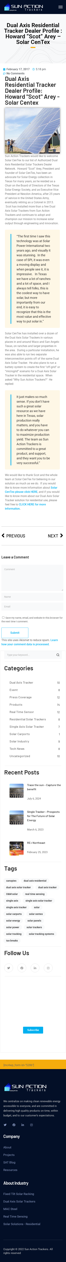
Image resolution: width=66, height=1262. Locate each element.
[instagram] (48, 968)
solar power (12, 927)
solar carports (14, 914)
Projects (9, 1155)
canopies (11, 880)
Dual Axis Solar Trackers (19, 1201)
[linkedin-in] (35, 968)
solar (37, 907)
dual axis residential (35, 880)
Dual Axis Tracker (21, 682)
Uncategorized (20, 756)
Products (16, 704)
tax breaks (12, 940)
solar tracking (13, 934)
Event (14, 690)
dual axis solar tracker (18, 887)
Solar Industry (19, 741)
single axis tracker (16, 907)
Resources (10, 1170)
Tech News (17, 748)
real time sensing (35, 894)
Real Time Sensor (22, 712)
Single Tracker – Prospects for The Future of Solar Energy (43, 816)
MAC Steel (10, 1209)
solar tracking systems (41, 934)
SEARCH (58, 655)
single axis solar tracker (39, 900)
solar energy (13, 920)
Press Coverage (21, 697)
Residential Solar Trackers (28, 719)
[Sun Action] (23, 6)
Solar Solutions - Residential (21, 1224)
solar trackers (34, 927)
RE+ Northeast (36, 842)
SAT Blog (9, 1162)
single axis (12, 900)
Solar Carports (20, 734)
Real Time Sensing (15, 1216)
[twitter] (8, 968)
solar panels (34, 920)
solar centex (36, 914)
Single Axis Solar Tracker (27, 726)
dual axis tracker (47, 887)
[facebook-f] (21, 968)
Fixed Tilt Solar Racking (18, 1194)
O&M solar (12, 894)
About (7, 1147)
